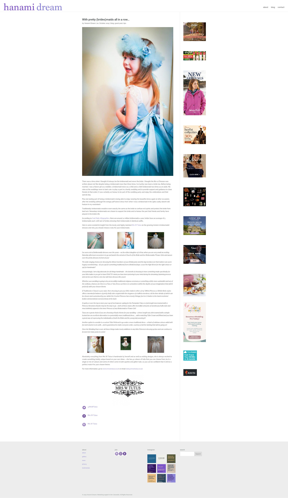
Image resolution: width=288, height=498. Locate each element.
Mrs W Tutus (136, 225)
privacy (84, 464)
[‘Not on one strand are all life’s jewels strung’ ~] (171, 458)
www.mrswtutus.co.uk (111, 369)
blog (273, 7)
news (84, 460)
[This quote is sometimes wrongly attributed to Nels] (161, 478)
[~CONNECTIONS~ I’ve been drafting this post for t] (151, 458)
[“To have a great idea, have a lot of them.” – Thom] (151, 468)
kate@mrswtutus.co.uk (134, 369)
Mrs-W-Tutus (92, 415)
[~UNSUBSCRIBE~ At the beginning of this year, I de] (161, 458)
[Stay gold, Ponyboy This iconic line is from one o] (161, 468)
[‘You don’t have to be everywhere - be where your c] (171, 478)
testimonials (86, 468)
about (265, 7)
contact (281, 7)
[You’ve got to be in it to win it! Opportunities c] (171, 468)
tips (124, 23)
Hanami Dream (90, 23)
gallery (84, 456)
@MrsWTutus (92, 407)
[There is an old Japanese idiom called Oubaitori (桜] (151, 478)
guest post (119, 23)
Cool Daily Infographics (100, 218)
